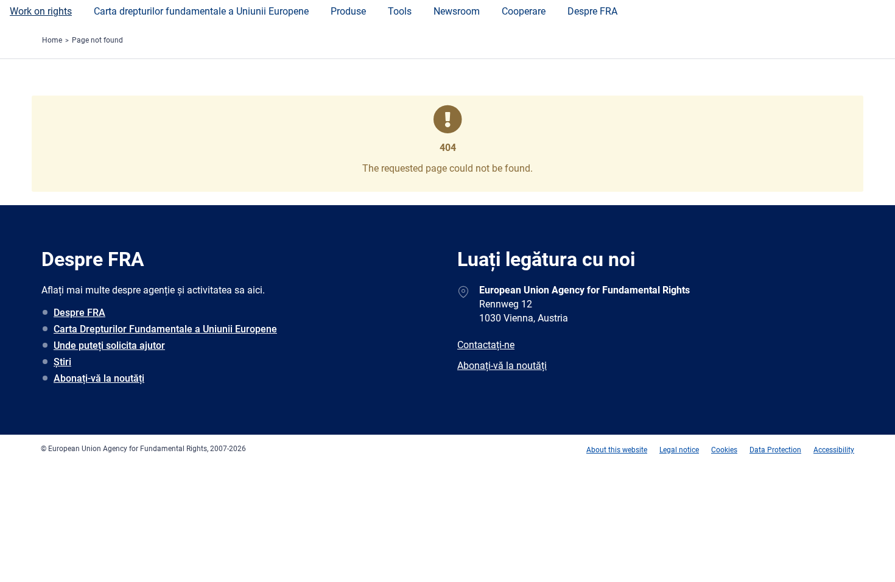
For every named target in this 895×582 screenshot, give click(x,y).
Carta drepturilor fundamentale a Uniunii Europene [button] (201, 11)
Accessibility (833, 450)
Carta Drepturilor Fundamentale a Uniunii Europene (165, 329)
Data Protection (775, 450)
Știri (62, 362)
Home (52, 40)
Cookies (724, 450)
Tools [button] (400, 11)
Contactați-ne (485, 345)
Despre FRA (592, 11)
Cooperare (524, 11)
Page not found (97, 40)
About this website (616, 450)
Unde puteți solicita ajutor (109, 345)
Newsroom (456, 11)
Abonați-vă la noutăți (99, 378)
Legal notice (679, 450)
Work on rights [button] (41, 11)
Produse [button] (348, 11)
